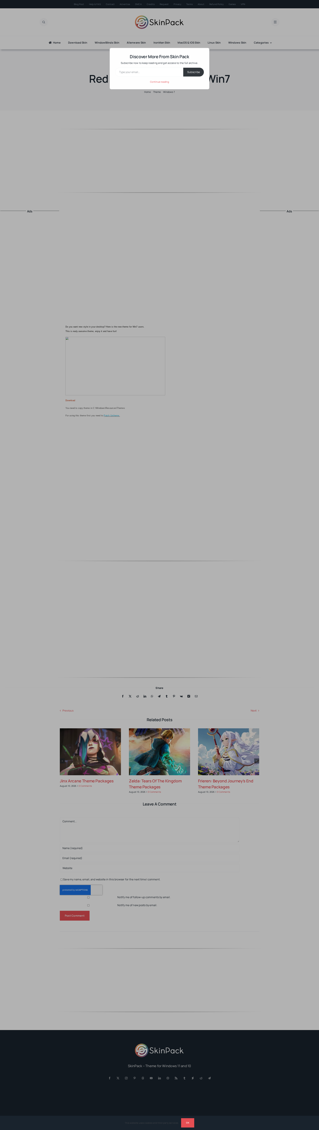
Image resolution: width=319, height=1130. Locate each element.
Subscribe (193, 72)
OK (187, 1122)
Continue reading (159, 81)
